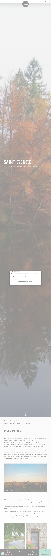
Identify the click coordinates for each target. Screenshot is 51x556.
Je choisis (17, 283)
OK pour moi (33, 283)
